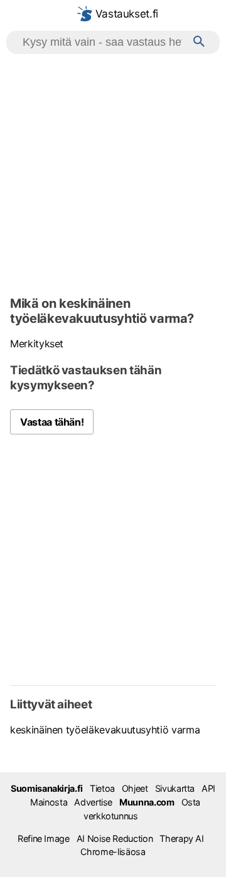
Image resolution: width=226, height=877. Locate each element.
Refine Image (44, 838)
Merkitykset (36, 343)
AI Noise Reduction (115, 838)
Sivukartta (175, 788)
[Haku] (199, 42)
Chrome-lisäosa (112, 851)
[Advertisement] (113, 173)
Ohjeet (135, 788)
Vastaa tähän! (51, 422)
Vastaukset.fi (125, 14)
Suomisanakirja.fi (47, 788)
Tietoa (102, 788)
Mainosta (48, 802)
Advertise (93, 802)
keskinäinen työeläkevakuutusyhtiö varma (105, 729)
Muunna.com (146, 802)
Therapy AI (181, 838)
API (208, 788)
